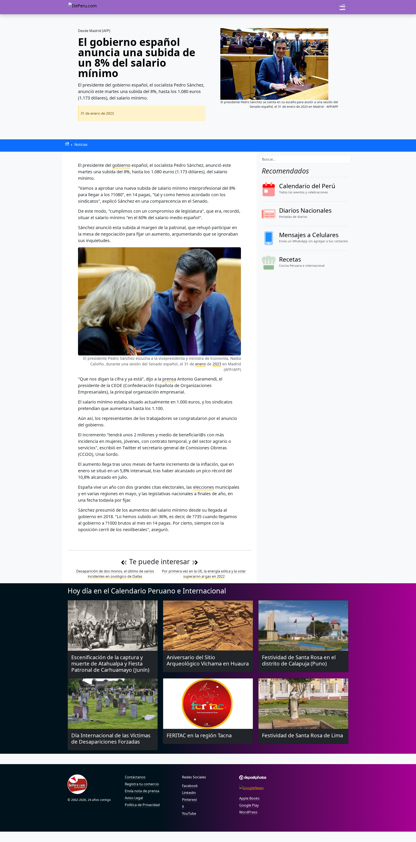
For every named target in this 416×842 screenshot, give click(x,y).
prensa (169, 379)
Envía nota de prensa (142, 791)
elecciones (203, 487)
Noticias (81, 144)
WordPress (248, 812)
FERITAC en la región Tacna (199, 735)
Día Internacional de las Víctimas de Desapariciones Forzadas (111, 738)
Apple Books (249, 798)
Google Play (249, 805)
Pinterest (189, 799)
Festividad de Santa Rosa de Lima (302, 735)
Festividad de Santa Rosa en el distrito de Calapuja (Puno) (299, 660)
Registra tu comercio (142, 784)
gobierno (121, 165)
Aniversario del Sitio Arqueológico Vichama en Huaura (208, 660)
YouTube (189, 813)
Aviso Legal (134, 797)
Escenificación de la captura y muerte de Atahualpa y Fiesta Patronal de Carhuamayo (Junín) (110, 663)
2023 (217, 363)
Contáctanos (135, 777)
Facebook (190, 785)
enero (200, 363)
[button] (342, 7)
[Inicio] (67, 144)
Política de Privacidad (142, 804)
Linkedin (189, 792)
